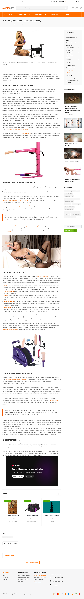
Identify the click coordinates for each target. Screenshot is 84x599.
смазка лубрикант (55, 400)
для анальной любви (25, 206)
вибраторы (67, 198)
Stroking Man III (9, 291)
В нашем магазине (42, 276)
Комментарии (9, 555)
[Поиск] (66, 8)
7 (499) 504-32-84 (58, 577)
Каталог (4, 575)
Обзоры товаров (40, 572)
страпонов (26, 200)
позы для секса (68, 212)
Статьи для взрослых (40, 575)
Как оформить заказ (24, 575)
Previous (57, 494)
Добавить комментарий (32, 562)
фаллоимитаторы (76, 214)
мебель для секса (69, 209)
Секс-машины (38, 582)
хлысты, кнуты (53, 230)
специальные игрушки (28, 448)
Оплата (4, 579)
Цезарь (6, 295)
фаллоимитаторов (15, 200)
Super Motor (8, 307)
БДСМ (77, 191)
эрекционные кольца (70, 217)
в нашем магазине (25, 133)
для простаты (75, 198)
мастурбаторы (76, 204)
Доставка (5, 577)
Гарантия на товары (24, 577)
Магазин (5, 572)
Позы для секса (38, 579)
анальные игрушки (69, 191)
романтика (77, 212)
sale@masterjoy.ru (58, 581)
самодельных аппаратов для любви (16, 379)
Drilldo (6, 286)
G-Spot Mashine (9, 301)
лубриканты (67, 204)
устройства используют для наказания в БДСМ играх (28, 226)
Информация (23, 572)
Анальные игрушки (40, 577)
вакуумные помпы (69, 196)
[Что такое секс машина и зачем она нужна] (31, 44)
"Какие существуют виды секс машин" (18, 129)
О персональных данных (23, 580)
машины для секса (7, 537)
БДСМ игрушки (68, 193)
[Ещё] (79, 14)
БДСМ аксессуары (12, 232)
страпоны (67, 214)
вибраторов (6, 200)
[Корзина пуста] (80, 8)
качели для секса (69, 201)
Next (59, 494)
